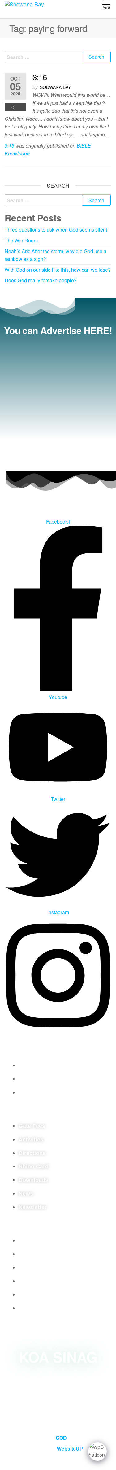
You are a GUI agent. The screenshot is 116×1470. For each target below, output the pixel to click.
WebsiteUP (70, 1448)
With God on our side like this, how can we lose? (58, 269)
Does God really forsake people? (41, 280)
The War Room (21, 240)
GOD (61, 1438)
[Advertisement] (58, 401)
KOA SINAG (58, 1356)
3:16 (39, 76)
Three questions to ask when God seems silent (56, 229)
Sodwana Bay (55, 87)
